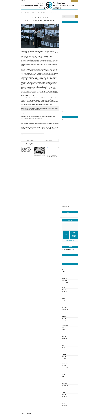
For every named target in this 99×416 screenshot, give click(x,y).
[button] (21, 134)
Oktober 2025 (64, 280)
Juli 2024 (63, 298)
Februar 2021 (64, 356)
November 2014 (65, 410)
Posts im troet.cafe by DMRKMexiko (68, 249)
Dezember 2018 (64, 396)
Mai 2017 (63, 403)
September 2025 (65, 282)
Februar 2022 (64, 336)
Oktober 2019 (64, 383)
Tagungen (53, 12)
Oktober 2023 (64, 307)
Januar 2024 (64, 305)
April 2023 (64, 316)
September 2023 (65, 309)
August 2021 (64, 345)
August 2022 (64, 327)
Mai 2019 (63, 392)
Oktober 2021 (64, 343)
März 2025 (64, 289)
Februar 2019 (64, 394)
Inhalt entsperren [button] (66, 235)
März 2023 (64, 318)
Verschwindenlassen (39, 133)
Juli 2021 (63, 347)
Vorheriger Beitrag (30, 140)
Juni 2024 (63, 300)
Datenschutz (28, 413)
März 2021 (64, 354)
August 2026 (64, 267)
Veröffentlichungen (43, 12)
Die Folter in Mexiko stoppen (39, 155)
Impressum (22, 413)
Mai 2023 (63, 314)
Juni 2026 (63, 269)
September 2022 (65, 325)
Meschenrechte (24, 133)
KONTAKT (23, 0)
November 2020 (65, 363)
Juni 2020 (63, 372)
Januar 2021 (64, 358)
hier (39, 109)
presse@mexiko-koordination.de (36, 118)
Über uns (27, 12)
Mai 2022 (63, 329)
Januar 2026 (64, 276)
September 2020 (65, 367)
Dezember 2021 (64, 338)
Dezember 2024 (64, 291)
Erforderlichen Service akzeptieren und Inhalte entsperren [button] (74, 235)
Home (22, 12)
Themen (34, 12)
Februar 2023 (64, 320)
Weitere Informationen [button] (70, 240)
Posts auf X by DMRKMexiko (67, 215)
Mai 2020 (63, 374)
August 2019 (64, 387)
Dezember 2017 (64, 401)
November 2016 (65, 405)
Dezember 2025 (64, 278)
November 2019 (65, 381)
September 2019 (65, 385)
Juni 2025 (63, 287)
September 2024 (65, 296)
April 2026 (64, 271)
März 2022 (64, 334)
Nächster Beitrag (49, 140)
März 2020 (64, 376)
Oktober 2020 (64, 365)
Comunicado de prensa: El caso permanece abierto (52, 156)
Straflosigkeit (31, 133)
